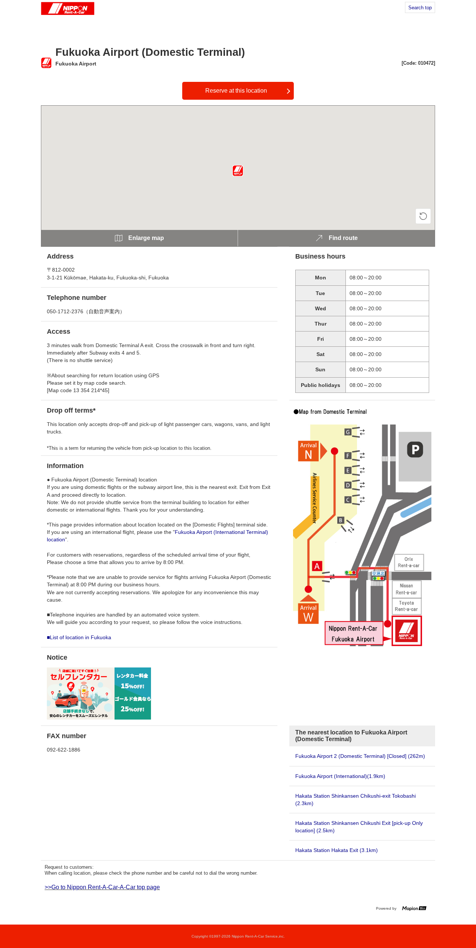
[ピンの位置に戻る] (423, 216)
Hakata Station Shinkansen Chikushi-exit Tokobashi (355, 799)
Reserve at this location (236, 90)
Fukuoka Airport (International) (340, 776)
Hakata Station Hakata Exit (336, 850)
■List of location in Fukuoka (79, 637)
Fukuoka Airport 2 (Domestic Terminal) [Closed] (360, 756)
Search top (420, 7)
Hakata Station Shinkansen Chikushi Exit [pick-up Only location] (359, 826)
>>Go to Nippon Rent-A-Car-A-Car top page (102, 887)
